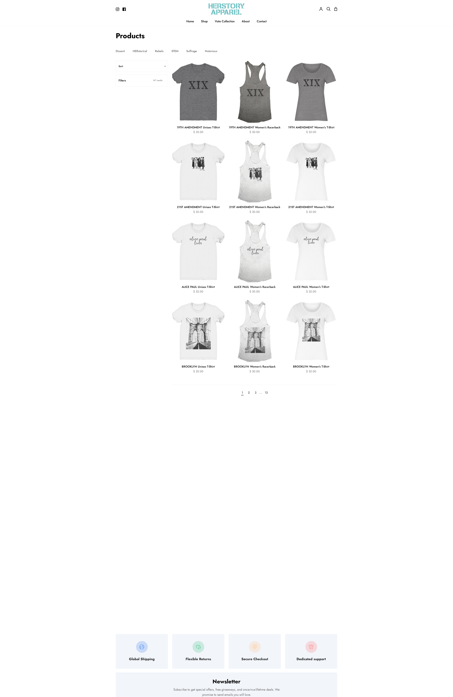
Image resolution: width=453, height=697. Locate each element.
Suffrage (191, 51)
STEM (174, 51)
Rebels (159, 51)
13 (266, 393)
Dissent (120, 51)
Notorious (211, 51)
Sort (121, 66)
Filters (140, 80)
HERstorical (140, 51)
